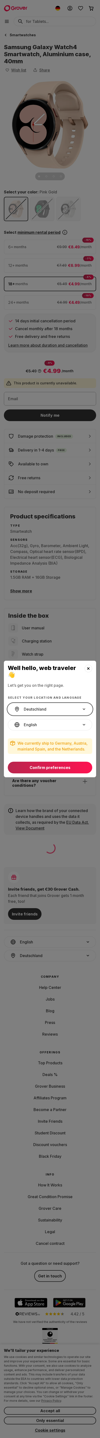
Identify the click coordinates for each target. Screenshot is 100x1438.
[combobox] (50, 709)
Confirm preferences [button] (50, 767)
